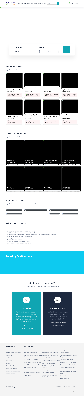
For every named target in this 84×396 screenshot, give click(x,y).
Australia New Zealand (11, 368)
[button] (82, 28)
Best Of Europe (9, 358)
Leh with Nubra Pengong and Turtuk (32, 364)
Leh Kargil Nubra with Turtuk (31, 367)
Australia (8, 363)
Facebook (57, 387)
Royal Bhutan (9, 360)
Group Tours (20, 3)
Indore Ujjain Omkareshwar (48, 363)
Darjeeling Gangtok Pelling (30, 352)
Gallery (35, 3)
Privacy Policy (10, 387)
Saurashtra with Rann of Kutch (31, 350)
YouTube (75, 387)
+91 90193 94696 (74, 3)
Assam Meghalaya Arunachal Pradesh (33, 362)
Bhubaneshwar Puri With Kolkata (50, 350)
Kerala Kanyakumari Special (48, 370)
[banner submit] (66, 49)
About (39, 3)
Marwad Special (27, 375)
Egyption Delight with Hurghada (13, 352)
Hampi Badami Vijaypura (30, 370)
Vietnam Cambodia (10, 373)
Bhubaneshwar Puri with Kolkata (32, 359)
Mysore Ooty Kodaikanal (48, 372)
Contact (44, 3)
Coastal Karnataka (64, 352)
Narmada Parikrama (65, 376)
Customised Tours (28, 3)
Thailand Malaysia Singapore (13, 371)
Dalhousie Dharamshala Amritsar (32, 372)
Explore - (19, 95)
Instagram (66, 387)
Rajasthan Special (64, 378)
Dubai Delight (9, 355)
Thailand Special (10, 350)
